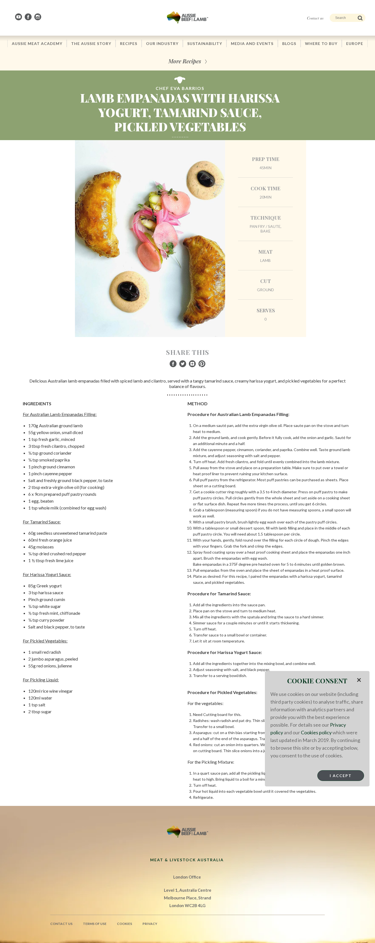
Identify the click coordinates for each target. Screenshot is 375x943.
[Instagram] (38, 16)
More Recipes (184, 61)
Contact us (315, 18)
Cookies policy (316, 732)
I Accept (341, 775)
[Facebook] (28, 16)
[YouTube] (19, 16)
